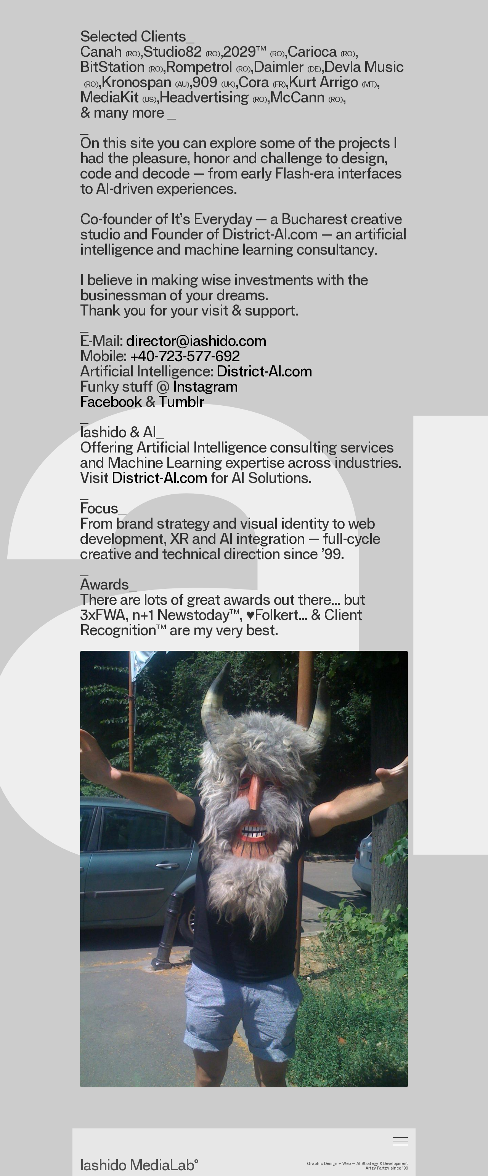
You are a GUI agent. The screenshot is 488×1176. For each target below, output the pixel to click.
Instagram (205, 388)
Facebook (111, 403)
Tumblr (181, 403)
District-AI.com (264, 373)
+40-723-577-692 (185, 357)
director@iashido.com (196, 342)
